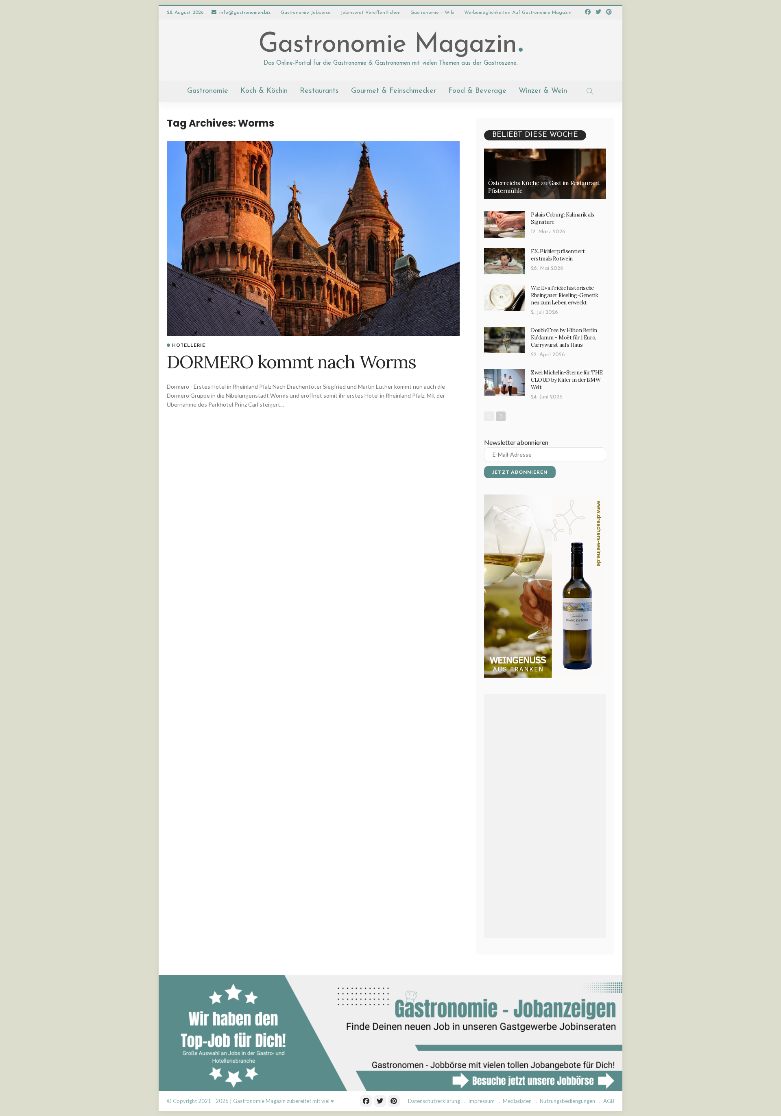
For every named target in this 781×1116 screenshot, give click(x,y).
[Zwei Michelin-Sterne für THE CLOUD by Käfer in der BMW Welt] (504, 382)
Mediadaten (517, 1101)
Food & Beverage (477, 91)
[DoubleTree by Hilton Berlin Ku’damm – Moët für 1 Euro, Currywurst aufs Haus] (504, 340)
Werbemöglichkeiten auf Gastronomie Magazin (518, 12)
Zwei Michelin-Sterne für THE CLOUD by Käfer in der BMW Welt (567, 380)
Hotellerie (188, 346)
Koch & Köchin (264, 91)
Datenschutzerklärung (434, 1101)
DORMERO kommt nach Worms (291, 361)
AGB (608, 1101)
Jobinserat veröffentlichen (370, 12)
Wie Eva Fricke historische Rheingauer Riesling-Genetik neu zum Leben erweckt (564, 295)
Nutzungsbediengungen (567, 1101)
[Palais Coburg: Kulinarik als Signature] (504, 224)
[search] (589, 91)
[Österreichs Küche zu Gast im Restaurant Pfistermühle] (545, 174)
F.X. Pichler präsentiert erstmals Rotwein (558, 255)
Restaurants (319, 91)
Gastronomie (207, 91)
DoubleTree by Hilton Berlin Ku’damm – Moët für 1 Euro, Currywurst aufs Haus (564, 337)
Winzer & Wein (543, 91)
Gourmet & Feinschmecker (393, 91)
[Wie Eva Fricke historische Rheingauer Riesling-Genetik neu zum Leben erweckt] (504, 297)
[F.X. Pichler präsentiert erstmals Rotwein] (504, 261)
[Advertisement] (545, 816)
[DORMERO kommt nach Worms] (313, 238)
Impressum (481, 1101)
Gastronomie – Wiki (432, 12)
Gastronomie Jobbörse (306, 12)
